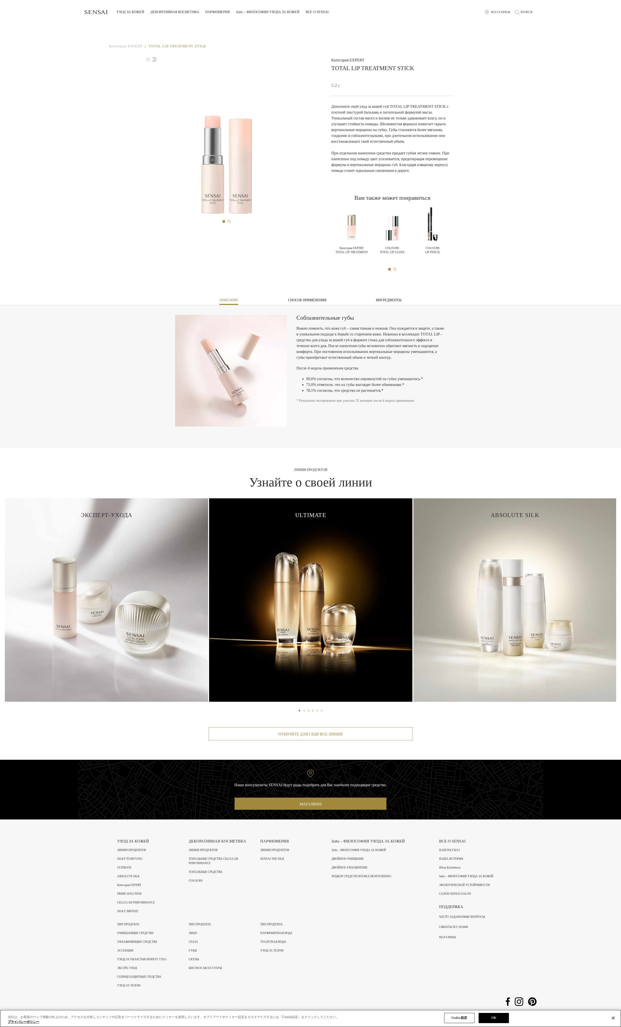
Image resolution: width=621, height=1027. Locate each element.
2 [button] (229, 221)
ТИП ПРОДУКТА (128, 924)
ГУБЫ (193, 950)
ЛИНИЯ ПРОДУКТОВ (131, 850)
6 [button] (322, 711)
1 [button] (223, 221)
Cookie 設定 (459, 1018)
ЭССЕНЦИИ (125, 950)
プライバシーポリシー (23, 1022)
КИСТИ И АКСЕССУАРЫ (205, 968)
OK (493, 1018)
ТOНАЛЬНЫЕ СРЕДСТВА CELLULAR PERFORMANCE (213, 861)
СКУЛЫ (194, 959)
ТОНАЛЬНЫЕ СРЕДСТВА (205, 872)
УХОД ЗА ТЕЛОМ (128, 985)
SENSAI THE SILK (272, 858)
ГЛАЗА (193, 942)
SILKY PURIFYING (130, 858)
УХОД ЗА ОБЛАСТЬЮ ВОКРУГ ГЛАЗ (141, 959)
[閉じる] (613, 1018)
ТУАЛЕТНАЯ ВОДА (273, 942)
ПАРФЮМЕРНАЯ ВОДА (276, 933)
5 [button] (317, 711)
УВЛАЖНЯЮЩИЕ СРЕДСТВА (137, 942)
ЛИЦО (193, 933)
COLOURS (196, 880)
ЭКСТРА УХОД (127, 968)
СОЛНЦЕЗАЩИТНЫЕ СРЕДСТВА (139, 976)
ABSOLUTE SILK (128, 876)
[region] (310, 1018)
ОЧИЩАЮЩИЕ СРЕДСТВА (135, 933)
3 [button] (309, 711)
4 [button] (313, 711)
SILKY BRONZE (127, 911)
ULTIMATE (124, 867)
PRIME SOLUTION (129, 893)
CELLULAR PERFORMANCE (136, 902)
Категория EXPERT (126, 46)
